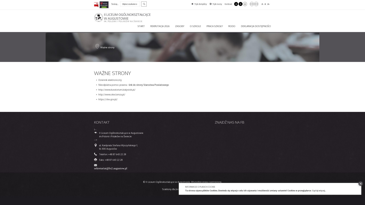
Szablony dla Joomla (172, 189)
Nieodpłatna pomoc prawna (112, 84)
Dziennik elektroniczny (110, 80)
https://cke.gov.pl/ (107, 99)
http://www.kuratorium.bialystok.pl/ (116, 89)
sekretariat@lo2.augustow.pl (110, 168)
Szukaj (144, 4)
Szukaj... (114, 4)
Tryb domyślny (200, 4)
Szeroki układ (256, 4)
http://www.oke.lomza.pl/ (111, 94)
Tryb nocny (217, 4)
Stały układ (252, 4)
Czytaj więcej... (319, 190)
